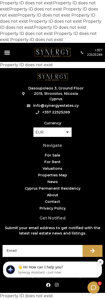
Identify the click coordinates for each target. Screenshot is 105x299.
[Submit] (92, 251)
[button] (7, 52)
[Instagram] (57, 285)
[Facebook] (48, 285)
